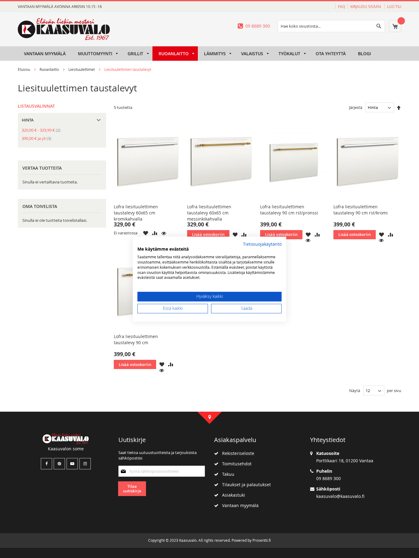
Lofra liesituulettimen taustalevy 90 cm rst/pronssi (289, 210)
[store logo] (64, 29)
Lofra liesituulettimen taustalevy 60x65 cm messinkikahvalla (209, 213)
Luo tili (394, 6)
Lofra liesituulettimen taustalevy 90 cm (136, 339)
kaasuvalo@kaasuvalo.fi (340, 496)
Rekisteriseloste (236, 453)
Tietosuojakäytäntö (262, 244)
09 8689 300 (257, 26)
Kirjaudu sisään (366, 6)
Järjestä (355, 107)
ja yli (38, 138)
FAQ (341, 6)
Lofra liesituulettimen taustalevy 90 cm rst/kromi (360, 210)
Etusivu (24, 69)
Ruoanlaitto (50, 69)
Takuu (226, 474)
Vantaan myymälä (238, 505)
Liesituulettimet (82, 69)
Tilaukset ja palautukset (244, 484)
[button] (145, 233)
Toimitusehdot (235, 464)
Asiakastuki (231, 495)
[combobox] (331, 26)
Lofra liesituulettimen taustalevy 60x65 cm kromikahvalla (136, 213)
